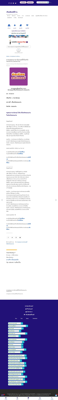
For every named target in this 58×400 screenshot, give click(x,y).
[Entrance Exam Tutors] (21, 25)
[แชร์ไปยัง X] (12, 237)
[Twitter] (15, 3)
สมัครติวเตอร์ (30, 2)
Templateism (38, 393)
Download (35, 318)
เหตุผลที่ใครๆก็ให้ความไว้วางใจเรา (42, 15)
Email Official (16, 395)
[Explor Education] (9, 25)
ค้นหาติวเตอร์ (20, 17)
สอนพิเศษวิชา (9, 17)
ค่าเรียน (15, 17)
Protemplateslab (45, 393)
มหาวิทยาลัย (27, 15)
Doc (16, 318)
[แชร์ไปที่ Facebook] (8, 237)
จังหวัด (32, 15)
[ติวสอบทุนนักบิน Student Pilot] (18, 44)
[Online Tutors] (27, 25)
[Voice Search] (18, 50)
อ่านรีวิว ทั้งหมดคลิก (12, 259)
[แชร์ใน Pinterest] (16, 237)
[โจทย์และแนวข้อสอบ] (56, 395)
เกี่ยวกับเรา (30, 311)
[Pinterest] (13, 3)
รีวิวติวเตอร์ (30, 309)
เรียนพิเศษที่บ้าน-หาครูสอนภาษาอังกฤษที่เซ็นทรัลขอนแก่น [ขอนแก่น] (37, 395)
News (27, 318)
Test (21, 318)
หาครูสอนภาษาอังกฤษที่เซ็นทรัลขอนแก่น (19, 56)
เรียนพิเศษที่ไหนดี (29, 314)
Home (7, 56)
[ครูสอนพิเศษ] (18, 38)
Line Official (22, 395)
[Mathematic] (15, 25)
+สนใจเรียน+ (23, 2)
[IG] (11, 3)
